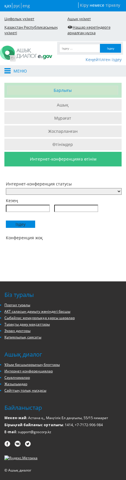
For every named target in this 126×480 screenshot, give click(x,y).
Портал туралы (17, 304)
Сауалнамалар (17, 377)
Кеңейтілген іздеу (104, 59)
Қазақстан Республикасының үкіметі (30, 30)
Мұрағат (62, 118)
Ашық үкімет (79, 18)
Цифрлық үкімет (19, 18)
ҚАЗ (7, 5)
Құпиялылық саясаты (22, 337)
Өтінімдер (62, 144)
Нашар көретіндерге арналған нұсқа (88, 30)
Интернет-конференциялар (28, 371)
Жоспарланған (63, 131)
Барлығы (63, 90)
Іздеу (110, 48)
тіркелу (112, 5)
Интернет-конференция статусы (39, 184)
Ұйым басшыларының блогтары (32, 364)
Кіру (84, 5)
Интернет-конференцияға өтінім (63, 159)
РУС (16, 5)
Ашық (63, 105)
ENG (26, 5)
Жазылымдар (15, 383)
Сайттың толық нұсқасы (25, 390)
